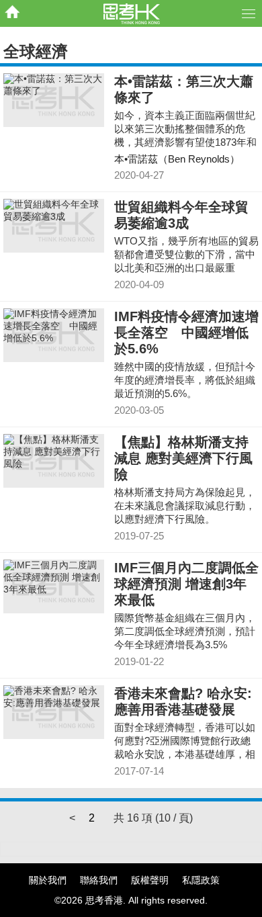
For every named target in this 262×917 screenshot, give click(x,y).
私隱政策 (201, 880)
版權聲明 (150, 880)
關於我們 (48, 880)
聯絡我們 (99, 880)
